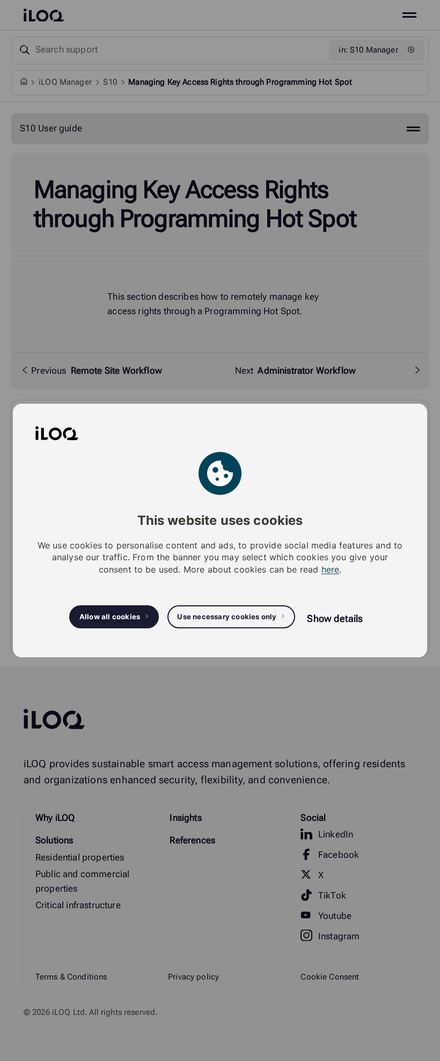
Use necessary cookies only (226, 616)
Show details (335, 618)
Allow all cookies (109, 616)
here (330, 569)
